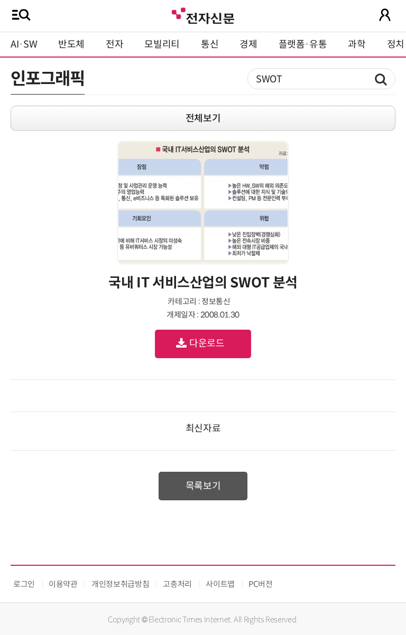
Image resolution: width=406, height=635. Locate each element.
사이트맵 (220, 584)
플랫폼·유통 (303, 44)
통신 (209, 44)
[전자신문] (203, 14)
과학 (356, 44)
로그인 (24, 584)
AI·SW (24, 44)
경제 (248, 44)
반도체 (71, 44)
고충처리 (177, 584)
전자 (114, 44)
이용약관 (63, 584)
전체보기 (203, 118)
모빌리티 (162, 44)
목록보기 (203, 486)
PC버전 (260, 584)
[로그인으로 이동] (384, 14)
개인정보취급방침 (120, 584)
